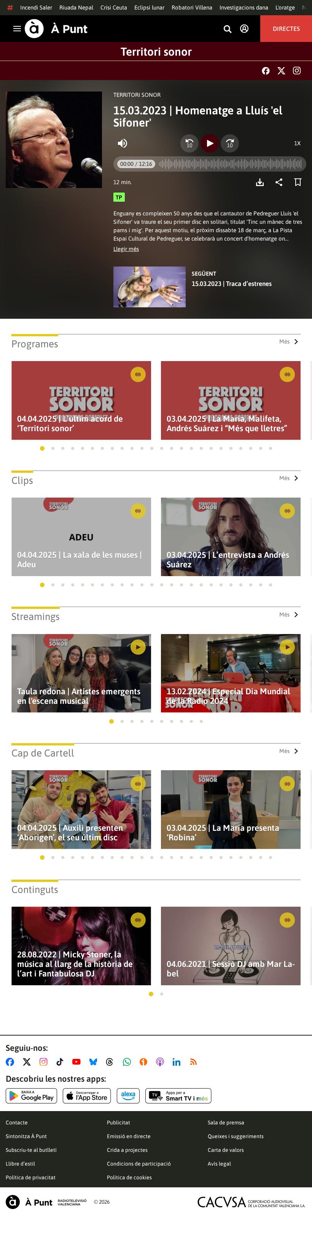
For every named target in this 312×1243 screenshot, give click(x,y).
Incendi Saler (36, 7)
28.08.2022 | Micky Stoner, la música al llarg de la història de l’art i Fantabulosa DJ (75, 964)
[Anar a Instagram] (45, 1061)
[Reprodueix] (210, 143)
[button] (42, 448)
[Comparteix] (280, 182)
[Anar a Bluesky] (94, 1061)
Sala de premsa (226, 1122)
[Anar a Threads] (111, 1061)
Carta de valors (226, 1150)
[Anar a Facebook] (11, 1061)
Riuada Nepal (76, 7)
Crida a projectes (127, 1150)
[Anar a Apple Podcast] (161, 1061)
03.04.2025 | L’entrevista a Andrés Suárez (228, 559)
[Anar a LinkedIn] (178, 1061)
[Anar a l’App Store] (87, 1095)
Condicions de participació (139, 1164)
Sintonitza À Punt (26, 1136)
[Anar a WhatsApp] (128, 1061)
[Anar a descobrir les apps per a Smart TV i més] (178, 1095)
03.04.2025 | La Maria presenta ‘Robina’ (223, 832)
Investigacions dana (244, 7)
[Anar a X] (28, 1061)
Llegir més (126, 249)
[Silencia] (122, 143)
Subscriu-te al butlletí (31, 1150)
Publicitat (118, 1122)
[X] (281, 70)
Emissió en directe (129, 1136)
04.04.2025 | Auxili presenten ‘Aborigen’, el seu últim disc (70, 832)
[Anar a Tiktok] (61, 1061)
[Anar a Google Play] (31, 1095)
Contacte (17, 1122)
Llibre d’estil (20, 1164)
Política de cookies (129, 1177)
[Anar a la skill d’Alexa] (128, 1095)
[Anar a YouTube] (78, 1061)
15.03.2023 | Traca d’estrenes (232, 283)
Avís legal (219, 1164)
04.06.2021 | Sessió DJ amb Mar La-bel (231, 968)
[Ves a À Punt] (56, 28)
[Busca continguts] (227, 29)
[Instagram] (297, 70)
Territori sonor (156, 51)
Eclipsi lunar (149, 7)
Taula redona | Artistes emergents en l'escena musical (78, 696)
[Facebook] (266, 71)
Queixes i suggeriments (236, 1136)
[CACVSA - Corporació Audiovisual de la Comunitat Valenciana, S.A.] (251, 1202)
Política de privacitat (31, 1177)
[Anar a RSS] (195, 1061)
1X (297, 143)
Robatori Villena (192, 7)
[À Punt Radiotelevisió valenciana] (46, 1202)
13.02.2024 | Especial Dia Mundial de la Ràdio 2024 (228, 696)
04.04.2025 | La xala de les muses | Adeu (79, 559)
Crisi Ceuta (113, 7)
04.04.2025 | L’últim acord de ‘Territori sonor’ (70, 423)
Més (284, 341)
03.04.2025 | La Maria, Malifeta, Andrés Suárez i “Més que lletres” (227, 423)
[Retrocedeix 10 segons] (189, 143)
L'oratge (285, 7)
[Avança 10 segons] (230, 143)
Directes (286, 28)
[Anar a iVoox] (145, 1061)
